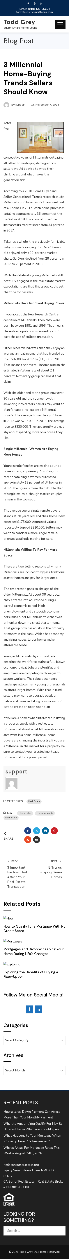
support (16, 771)
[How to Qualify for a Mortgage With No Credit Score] (8, 918)
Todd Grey (19, 22)
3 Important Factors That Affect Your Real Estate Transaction (17, 874)
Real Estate (34, 801)
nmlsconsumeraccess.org (21, 1165)
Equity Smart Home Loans (20, 28)
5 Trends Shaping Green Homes (51, 869)
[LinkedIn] (38, 1009)
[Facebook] (29, 1009)
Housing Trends (45, 813)
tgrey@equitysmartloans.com (34, 12)
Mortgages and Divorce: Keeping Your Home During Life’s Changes (33, 951)
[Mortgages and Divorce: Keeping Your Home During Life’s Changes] (12, 941)
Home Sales (25, 813)
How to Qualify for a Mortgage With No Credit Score (34, 928)
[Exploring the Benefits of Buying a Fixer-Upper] (11, 964)
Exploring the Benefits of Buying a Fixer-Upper (30, 974)
